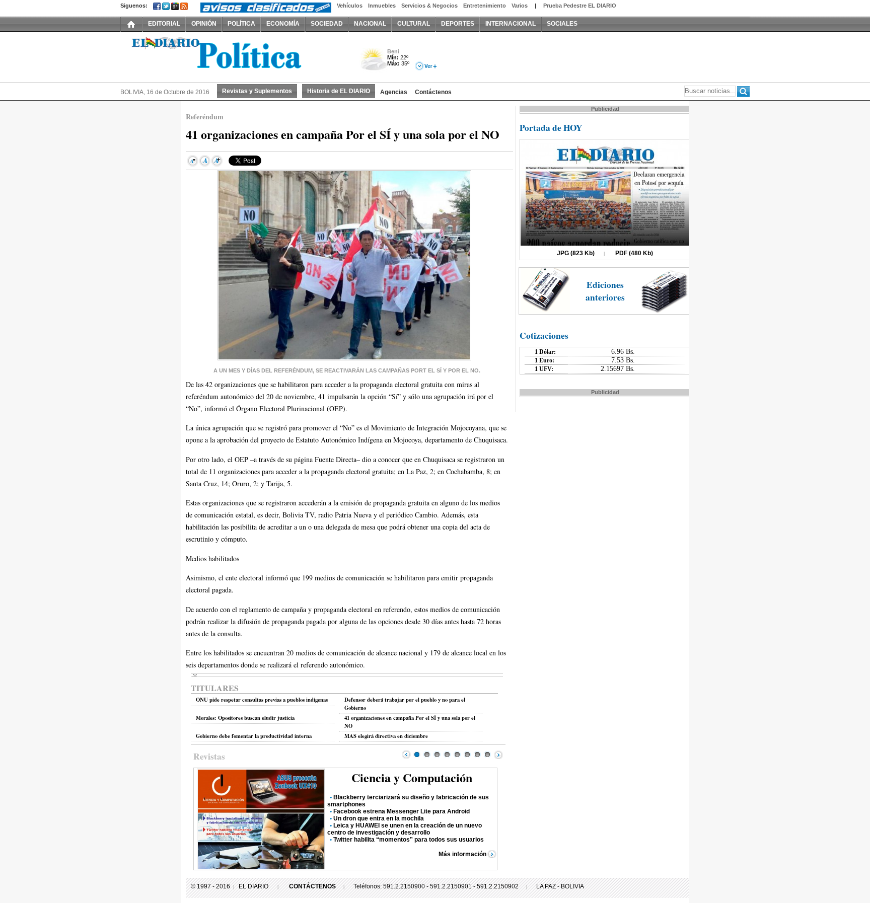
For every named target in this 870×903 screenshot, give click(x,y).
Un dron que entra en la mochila (378, 818)
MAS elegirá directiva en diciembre (386, 736)
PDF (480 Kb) (634, 253)
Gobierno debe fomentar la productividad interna (254, 736)
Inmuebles (382, 6)
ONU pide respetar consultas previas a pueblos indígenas (262, 700)
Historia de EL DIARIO (338, 91)
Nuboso (373, 62)
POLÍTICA (241, 23)
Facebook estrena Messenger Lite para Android (401, 811)
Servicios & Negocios (429, 6)
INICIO (131, 24)
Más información (462, 854)
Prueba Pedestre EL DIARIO (579, 6)
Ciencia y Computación (411, 777)
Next (498, 754)
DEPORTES (457, 23)
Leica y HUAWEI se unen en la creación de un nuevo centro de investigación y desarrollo (404, 829)
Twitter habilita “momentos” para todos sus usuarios (408, 839)
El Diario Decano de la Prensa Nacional (233, 56)
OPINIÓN (203, 23)
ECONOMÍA (283, 23)
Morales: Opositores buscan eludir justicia (245, 718)
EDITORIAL (164, 23)
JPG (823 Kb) (576, 253)
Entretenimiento (484, 6)
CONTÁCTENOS (312, 886)
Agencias (393, 92)
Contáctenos (433, 92)
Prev (406, 754)
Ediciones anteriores (605, 291)
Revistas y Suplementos (257, 91)
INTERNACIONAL (510, 23)
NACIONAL (370, 23)
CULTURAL (413, 23)
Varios (520, 6)
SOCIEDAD (327, 23)
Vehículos (349, 6)
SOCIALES (562, 23)
